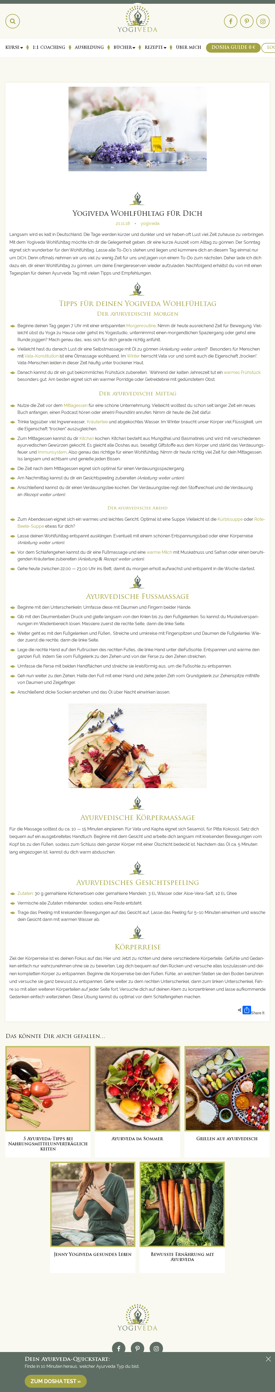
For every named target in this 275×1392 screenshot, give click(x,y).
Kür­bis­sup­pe (230, 519)
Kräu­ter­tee (97, 421)
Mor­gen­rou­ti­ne (141, 325)
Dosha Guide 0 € (233, 48)
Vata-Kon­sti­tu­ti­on (41, 356)
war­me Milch (159, 552)
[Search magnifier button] (12, 21)
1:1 (48, 48)
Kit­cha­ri (86, 438)
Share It (258, 1013)
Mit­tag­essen (76, 405)
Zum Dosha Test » (56, 1381)
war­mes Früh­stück (242, 372)
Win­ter (134, 356)
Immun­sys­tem (52, 452)
